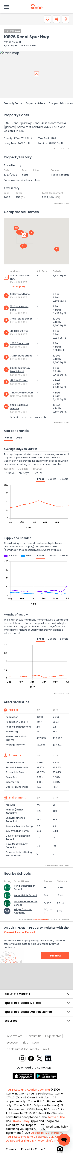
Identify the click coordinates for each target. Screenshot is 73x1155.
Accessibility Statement (46, 1133)
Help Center (53, 1036)
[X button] (40, 1058)
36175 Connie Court (21, 392)
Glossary (13, 1042)
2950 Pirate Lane (19, 343)
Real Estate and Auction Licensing (28, 1090)
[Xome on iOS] (24, 1076)
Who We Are (14, 1036)
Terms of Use (56, 1117)
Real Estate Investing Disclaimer (26, 1137)
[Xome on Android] (46, 1076)
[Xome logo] (36, 6)
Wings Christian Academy (23, 911)
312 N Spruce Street (21, 355)
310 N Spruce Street (21, 318)
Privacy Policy (20, 1121)
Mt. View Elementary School (25, 903)
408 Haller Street (20, 331)
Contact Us (33, 1036)
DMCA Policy (57, 1137)
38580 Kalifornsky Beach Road (20, 369)
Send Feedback (36, 980)
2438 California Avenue (19, 406)
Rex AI (46, 1049)
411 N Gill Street (19, 380)
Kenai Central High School (24, 887)
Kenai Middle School (25, 895)
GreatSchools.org (40, 919)
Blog (25, 1042)
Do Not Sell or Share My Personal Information (35, 1140)
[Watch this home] (47, 19)
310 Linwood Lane (20, 294)
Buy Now (55, 955)
